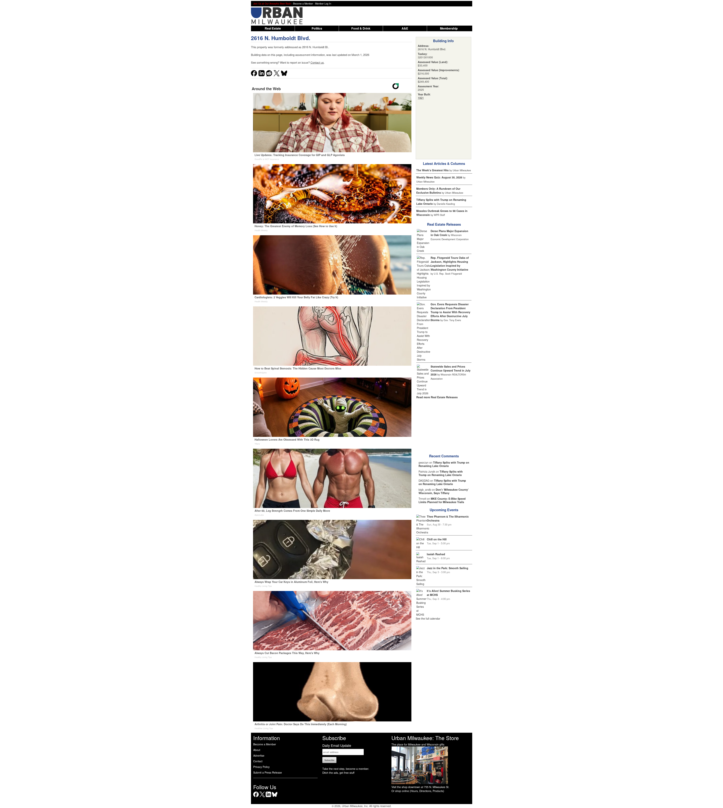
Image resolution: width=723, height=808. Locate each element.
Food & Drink (360, 28)
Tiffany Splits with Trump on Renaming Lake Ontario (444, 464)
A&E (405, 28)
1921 (421, 98)
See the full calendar (428, 618)
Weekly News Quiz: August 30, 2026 (439, 177)
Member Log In (323, 3)
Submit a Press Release (267, 772)
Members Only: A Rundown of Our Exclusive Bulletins (438, 190)
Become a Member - (304, 3)
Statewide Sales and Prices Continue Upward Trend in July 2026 (451, 370)
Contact (257, 761)
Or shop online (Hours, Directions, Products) (417, 791)
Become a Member (264, 744)
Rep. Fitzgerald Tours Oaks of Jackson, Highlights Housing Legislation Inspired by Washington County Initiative (450, 263)
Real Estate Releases (444, 224)
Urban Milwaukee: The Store (425, 738)
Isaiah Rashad (436, 554)
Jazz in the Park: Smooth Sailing (447, 568)
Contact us (317, 62)
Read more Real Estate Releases (437, 397)
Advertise (258, 755)
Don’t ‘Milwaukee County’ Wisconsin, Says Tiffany (444, 491)
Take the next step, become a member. (345, 769)
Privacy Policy (261, 767)
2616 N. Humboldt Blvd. (280, 38)
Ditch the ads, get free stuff (338, 772)
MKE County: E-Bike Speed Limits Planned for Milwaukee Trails (442, 500)
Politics (317, 28)
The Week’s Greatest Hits (432, 170)
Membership (449, 28)
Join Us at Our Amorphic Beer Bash (272, 3)
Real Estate (273, 28)
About (256, 750)
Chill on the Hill (437, 539)
